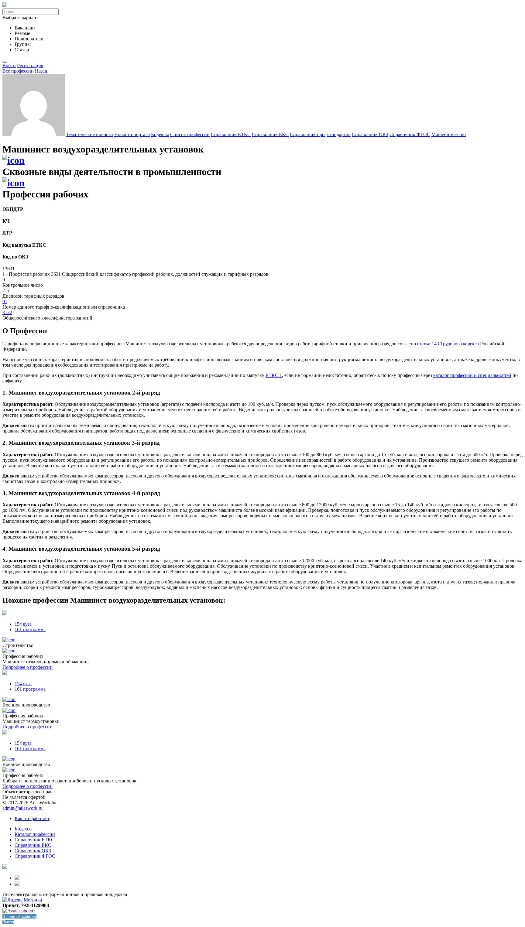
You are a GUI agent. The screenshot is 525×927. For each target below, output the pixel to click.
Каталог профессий (35, 834)
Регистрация (30, 65)
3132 (7, 312)
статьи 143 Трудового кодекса (448, 343)
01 (4, 301)
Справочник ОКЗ (370, 134)
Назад (41, 71)
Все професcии (18, 71)
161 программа (30, 629)
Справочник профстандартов (320, 134)
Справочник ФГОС (409, 134)
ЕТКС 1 (274, 375)
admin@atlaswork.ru (22, 808)
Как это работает (32, 818)
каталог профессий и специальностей (472, 375)
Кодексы (160, 134)
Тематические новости (89, 134)
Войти (9, 65)
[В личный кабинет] (17, 910)
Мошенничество (448, 134)
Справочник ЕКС (270, 134)
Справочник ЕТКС (231, 134)
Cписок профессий (190, 134)
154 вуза (23, 624)
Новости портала (132, 134)
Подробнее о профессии (27, 667)
